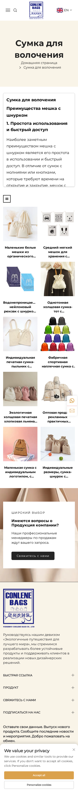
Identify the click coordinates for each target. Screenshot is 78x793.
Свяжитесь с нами (33, 556)
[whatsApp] (72, 401)
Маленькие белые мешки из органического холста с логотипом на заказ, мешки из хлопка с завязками (20, 252)
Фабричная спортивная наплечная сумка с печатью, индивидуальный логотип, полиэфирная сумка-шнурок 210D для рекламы (57, 362)
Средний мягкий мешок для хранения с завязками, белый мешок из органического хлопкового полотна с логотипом (57, 252)
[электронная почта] (72, 411)
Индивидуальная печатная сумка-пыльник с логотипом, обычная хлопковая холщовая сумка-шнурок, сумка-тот (20, 362)
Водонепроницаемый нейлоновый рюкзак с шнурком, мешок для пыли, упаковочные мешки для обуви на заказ (20, 307)
